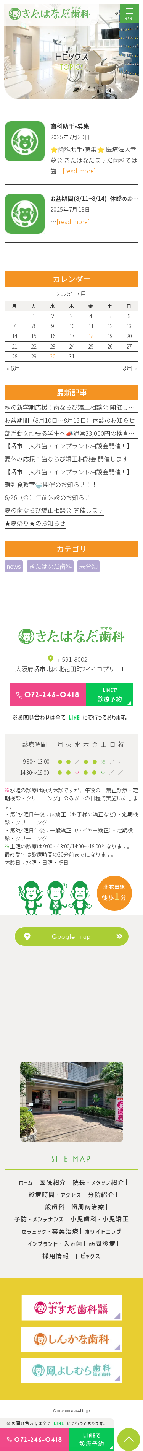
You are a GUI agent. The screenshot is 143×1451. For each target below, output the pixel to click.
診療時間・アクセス (55, 1195)
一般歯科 (51, 1207)
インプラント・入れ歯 (55, 1244)
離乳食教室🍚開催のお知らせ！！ (51, 484)
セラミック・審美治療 (50, 1231)
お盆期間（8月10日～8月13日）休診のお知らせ (70, 420)
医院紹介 (52, 1182)
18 (90, 336)
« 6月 (13, 368)
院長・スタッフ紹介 (98, 1182)
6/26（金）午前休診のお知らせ (47, 497)
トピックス (88, 1256)
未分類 (88, 566)
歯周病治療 (88, 1207)
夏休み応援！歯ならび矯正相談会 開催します (66, 458)
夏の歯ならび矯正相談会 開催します (54, 510)
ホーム (26, 1182)
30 (52, 356)
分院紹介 (101, 1195)
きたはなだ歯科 (50, 566)
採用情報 (55, 1256)
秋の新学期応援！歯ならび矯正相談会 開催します (72, 407)
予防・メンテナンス (39, 1219)
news (13, 566)
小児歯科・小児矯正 (99, 1219)
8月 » (130, 368)
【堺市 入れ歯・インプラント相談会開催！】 (69, 445)
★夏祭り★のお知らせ (35, 523)
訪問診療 (102, 1244)
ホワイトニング (103, 1231)
